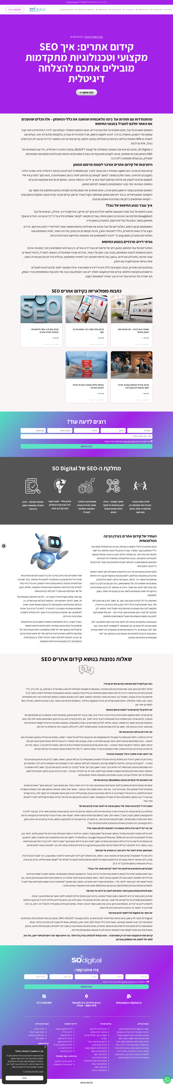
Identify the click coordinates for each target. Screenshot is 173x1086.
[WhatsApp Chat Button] (167, 1079)
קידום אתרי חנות (100, 1054)
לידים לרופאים (66, 1051)
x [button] (45, 1047)
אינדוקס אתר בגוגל (99, 1064)
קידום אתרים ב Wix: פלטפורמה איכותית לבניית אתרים (45, 331)
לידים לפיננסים (66, 1035)
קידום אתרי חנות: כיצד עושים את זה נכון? (88, 331)
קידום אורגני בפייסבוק (63, 1061)
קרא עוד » (145, 338)
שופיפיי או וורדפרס (99, 1057)
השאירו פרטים (73, 2)
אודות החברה (157, 9)
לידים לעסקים (143, 9)
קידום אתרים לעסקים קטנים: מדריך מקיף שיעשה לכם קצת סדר (133, 386)
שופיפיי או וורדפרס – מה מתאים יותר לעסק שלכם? (133, 331)
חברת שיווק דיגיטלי (93, 36)
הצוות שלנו (40, 1038)
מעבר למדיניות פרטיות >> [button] (33, 1072)
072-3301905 (44, 1002)
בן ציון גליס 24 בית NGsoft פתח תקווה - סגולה (86, 1004)
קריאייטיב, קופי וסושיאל (86, 9)
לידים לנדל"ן (67, 1032)
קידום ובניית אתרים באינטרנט (95, 1060)
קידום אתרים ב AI (115, 9)
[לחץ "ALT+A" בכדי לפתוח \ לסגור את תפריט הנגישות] (4, 546)
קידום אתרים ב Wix (99, 1051)
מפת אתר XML (101, 1067)
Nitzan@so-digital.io (129, 1002)
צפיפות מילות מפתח (99, 1032)
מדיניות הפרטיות (130, 441)
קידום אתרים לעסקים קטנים (96, 1048)
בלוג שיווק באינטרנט (67, 9)
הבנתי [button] (24, 1078)
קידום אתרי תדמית (99, 1070)
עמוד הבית (168, 9)
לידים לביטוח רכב (65, 1048)
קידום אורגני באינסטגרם (62, 1064)
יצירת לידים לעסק (65, 1038)
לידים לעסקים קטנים (64, 1028)
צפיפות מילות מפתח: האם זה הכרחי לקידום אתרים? (88, 386)
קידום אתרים (129, 9)
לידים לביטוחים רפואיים (63, 1044)
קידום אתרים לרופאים (98, 1028)
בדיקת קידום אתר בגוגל (97, 1041)
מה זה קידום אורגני (99, 1044)
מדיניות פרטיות (86, 1082)
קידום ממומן (102, 9)
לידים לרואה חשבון (65, 1041)
